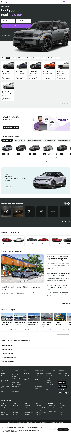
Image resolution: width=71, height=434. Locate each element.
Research (24, 2)
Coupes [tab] (28, 57)
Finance (31, 2)
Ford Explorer (27, 414)
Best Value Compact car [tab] (50, 140)
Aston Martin (53, 215)
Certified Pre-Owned (5, 378)
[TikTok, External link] (59, 393)
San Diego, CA (49, 389)
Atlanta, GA (48, 382)
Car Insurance (38, 384)
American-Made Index (17, 389)
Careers (35, 422)
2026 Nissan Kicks (6, 73)
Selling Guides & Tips (28, 381)
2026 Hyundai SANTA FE (61, 156)
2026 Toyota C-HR (47, 73)
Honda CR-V (15, 405)
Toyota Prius (3, 407)
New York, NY (49, 387)
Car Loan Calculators (39, 373)
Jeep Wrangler (39, 405)
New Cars (3, 375)
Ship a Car (37, 379)
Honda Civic (15, 407)
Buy (13, 2)
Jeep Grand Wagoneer (41, 412)
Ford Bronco (27, 407)
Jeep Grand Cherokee (41, 407)
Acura (29, 215)
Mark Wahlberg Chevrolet (20, 323)
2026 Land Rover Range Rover (33, 74)
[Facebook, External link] (61, 393)
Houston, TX (49, 375)
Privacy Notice (17, 427)
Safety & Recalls (15, 386)
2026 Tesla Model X (20, 73)
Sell (18, 2)
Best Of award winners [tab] (7, 140)
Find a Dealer (4, 384)
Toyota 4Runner (4, 414)
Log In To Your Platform (63, 375)
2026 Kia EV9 (32, 156)
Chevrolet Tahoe (51, 413)
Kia (60, 403)
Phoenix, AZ (48, 380)
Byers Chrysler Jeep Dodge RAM (46, 324)
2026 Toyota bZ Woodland (60, 74)
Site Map (37, 388)
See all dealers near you (63, 334)
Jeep (37, 403)
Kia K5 (61, 412)
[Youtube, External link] (64, 393)
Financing (3, 393)
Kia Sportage (62, 405)
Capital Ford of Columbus (33, 323)
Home (2, 6)
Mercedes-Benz (6, 215)
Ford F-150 (27, 410)
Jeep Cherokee (39, 414)
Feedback (61, 422)
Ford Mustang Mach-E (29, 412)
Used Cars (3, 373)
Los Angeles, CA (49, 378)
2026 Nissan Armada (20, 156)
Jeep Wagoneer (39, 410)
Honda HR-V (15, 414)
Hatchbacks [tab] (36, 57)
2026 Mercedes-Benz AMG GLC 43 (7, 94)
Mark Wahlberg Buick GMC (7, 323)
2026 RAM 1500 (46, 156)
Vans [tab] (58, 57)
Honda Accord (16, 410)
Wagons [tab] (43, 57)
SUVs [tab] (8, 57)
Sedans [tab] (13, 57)
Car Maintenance (38, 386)
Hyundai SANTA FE (5, 35)
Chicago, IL (48, 373)
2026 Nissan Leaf (6, 156)
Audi (65, 215)
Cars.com (12, 429)
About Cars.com (10, 422)
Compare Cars (15, 382)
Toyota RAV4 (3, 405)
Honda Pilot (15, 412)
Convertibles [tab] (51, 57)
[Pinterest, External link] (69, 393)
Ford (26, 403)
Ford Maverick (28, 405)
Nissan (18, 215)
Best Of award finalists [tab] (20, 140)
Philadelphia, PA (49, 384)
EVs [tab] (3, 57)
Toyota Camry (4, 412)
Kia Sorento (62, 407)
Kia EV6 (61, 414)
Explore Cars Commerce (63, 373)
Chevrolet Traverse (52, 411)
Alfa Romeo (41, 215)
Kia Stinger (62, 410)
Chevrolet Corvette (52, 405)
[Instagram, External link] (66, 393)
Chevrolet (50, 403)
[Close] (69, 424)
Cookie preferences (50, 429)
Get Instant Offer (27, 375)
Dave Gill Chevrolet (58, 323)
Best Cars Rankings (16, 384)
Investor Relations (27, 422)
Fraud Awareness (53, 422)
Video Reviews (15, 391)
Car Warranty (38, 381)
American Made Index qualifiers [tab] (35, 140)
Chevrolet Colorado (52, 416)
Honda (14, 403)
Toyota (2, 403)
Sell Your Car (26, 373)
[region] (35, 428)
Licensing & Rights (43, 422)
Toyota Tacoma (4, 410)
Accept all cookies (63, 429)
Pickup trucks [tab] (21, 57)
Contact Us (18, 422)
